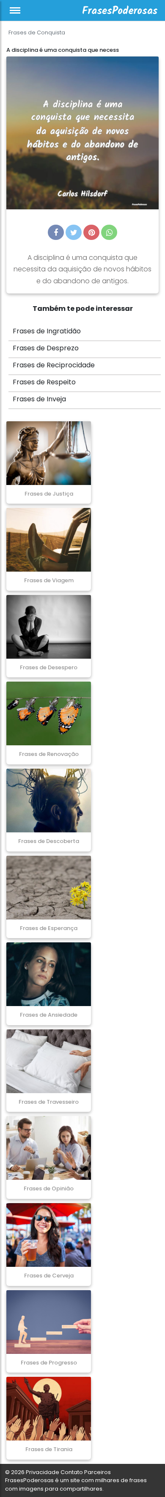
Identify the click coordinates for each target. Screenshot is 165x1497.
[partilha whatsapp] (109, 232)
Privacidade (42, 1472)
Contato (71, 1472)
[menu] (15, 10)
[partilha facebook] (56, 232)
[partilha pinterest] (91, 232)
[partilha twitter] (74, 232)
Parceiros (97, 1472)
